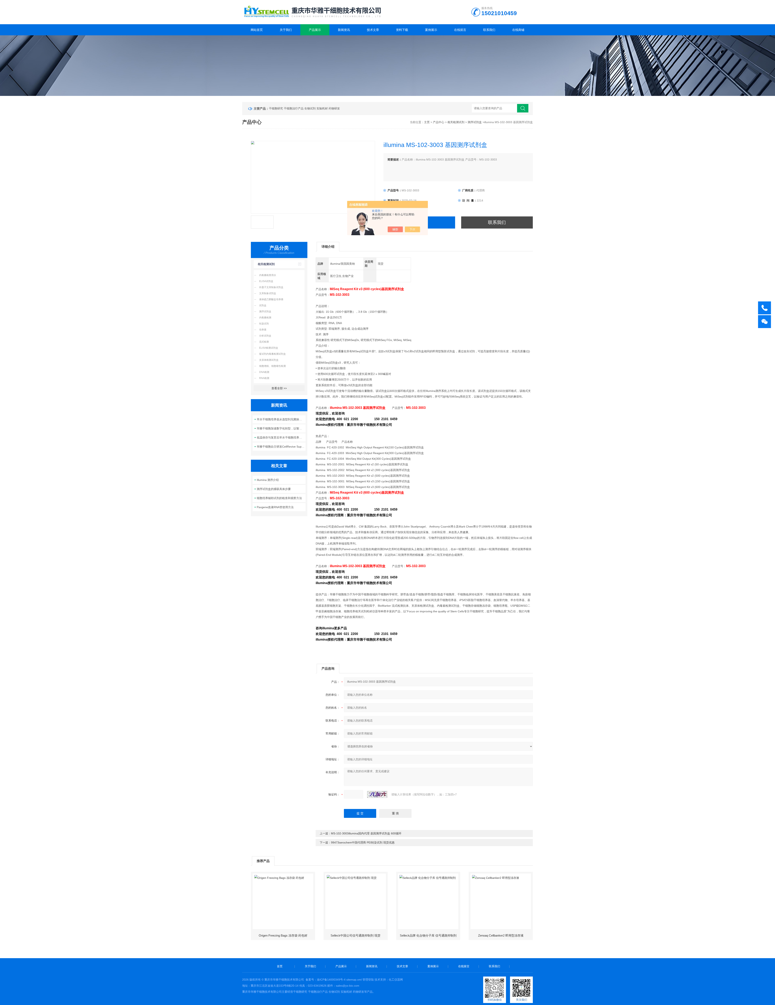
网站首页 (257, 29)
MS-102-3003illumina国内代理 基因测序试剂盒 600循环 (366, 833)
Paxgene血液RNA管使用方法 (275, 507)
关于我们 (286, 29)
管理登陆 (368, 979)
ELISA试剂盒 (266, 281)
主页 (427, 122)
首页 (280, 966)
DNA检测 (264, 372)
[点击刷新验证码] (377, 794)
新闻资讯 (344, 29)
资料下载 (402, 29)
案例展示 (431, 29)
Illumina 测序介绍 (268, 480)
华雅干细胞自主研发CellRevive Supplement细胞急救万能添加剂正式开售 (281, 446)
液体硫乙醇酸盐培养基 (271, 299)
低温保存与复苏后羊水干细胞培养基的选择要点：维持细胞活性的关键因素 (281, 437)
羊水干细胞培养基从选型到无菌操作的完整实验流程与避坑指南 (281, 419)
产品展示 (315, 29)
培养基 (262, 329)
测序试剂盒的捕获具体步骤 (274, 489)
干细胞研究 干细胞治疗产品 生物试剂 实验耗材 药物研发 (304, 108)
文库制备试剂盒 (267, 293)
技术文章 (373, 29)
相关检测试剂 (455, 122)
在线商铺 (518, 29)
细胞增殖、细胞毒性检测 (272, 366)
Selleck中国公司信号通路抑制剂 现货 (355, 935)
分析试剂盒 (265, 335)
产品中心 (438, 122)
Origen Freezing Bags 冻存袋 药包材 (283, 935)
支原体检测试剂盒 (269, 360)
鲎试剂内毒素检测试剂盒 (272, 353)
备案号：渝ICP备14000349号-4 (326, 979)
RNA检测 (264, 378)
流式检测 (264, 341)
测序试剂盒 (475, 122)
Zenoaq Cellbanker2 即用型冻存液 (501, 935)
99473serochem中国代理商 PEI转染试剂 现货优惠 (363, 842)
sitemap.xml (354, 979)
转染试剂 (264, 323)
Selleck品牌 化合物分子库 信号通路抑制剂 (428, 935)
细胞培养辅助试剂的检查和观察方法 (279, 498)
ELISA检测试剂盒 (268, 347)
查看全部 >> (279, 388)
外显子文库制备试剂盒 (271, 287)
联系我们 (489, 29)
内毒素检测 (265, 317)
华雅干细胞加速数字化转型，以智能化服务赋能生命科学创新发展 (281, 428)
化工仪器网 (396, 979)
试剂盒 (262, 305)
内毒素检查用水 (267, 275)
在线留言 (460, 29)
